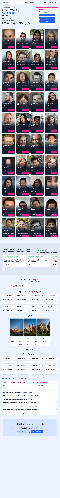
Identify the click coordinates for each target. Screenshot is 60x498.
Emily (47, 105)
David (4, 146)
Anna (4, 63)
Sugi (32, 42)
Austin (33, 84)
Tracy (33, 188)
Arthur (5, 167)
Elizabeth (20, 146)
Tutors (3, 5)
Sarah (19, 84)
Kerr (32, 167)
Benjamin (48, 63)
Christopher (6, 84)
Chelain (48, 42)
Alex (32, 63)
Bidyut (48, 230)
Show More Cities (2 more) (30, 349)
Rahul (19, 188)
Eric (32, 105)
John (4, 42)
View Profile (5, 151)
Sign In (56, 2)
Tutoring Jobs (32, 2)
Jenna (47, 188)
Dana (18, 230)
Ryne (47, 146)
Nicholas (34, 146)
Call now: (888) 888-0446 (49, 2)
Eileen (19, 125)
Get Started (11, 47)
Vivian (19, 167)
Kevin (33, 209)
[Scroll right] (56, 269)
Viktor (19, 209)
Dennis (48, 209)
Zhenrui (5, 230)
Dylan (33, 230)
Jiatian (48, 84)
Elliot (18, 63)
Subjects (26, 2)
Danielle (48, 125)
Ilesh (18, 42)
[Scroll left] (4, 269)
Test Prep (6, 5)
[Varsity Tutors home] (7, 2)
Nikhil (33, 125)
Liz (3, 125)
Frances (48, 167)
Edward (19, 105)
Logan (5, 105)
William (5, 209)
